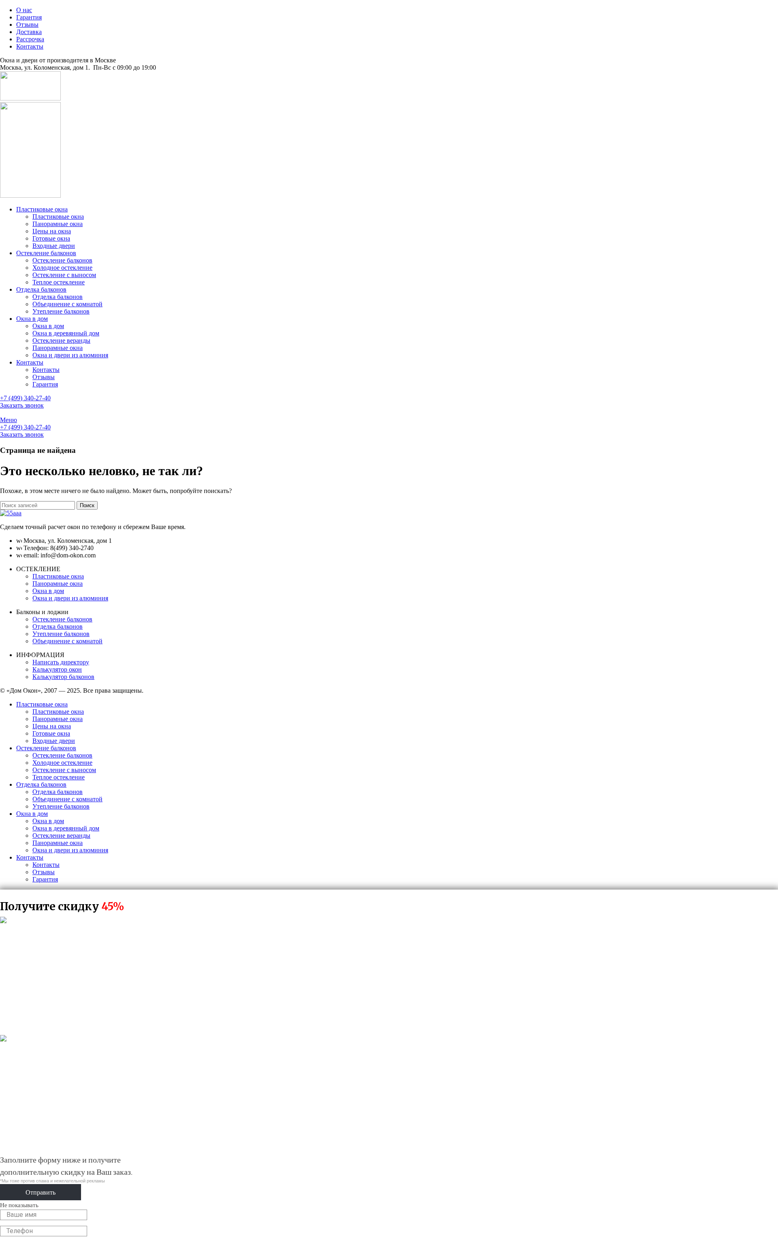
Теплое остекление (58, 282)
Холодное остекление (62, 267)
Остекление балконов (62, 260)
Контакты (46, 369)
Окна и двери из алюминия (70, 355)
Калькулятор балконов (63, 676)
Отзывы (43, 376)
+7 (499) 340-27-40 (25, 398)
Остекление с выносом (64, 274)
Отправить (41, 1192)
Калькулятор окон (57, 669)
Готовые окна (51, 238)
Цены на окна (51, 231)
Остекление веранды (61, 340)
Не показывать (19, 1204)
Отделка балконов (57, 296)
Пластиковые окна (58, 216)
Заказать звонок (22, 405)
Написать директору (60, 662)
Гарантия (45, 384)
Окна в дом (48, 325)
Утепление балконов (61, 311)
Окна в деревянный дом (65, 333)
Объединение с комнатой (67, 304)
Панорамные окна (57, 223)
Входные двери (53, 245)
